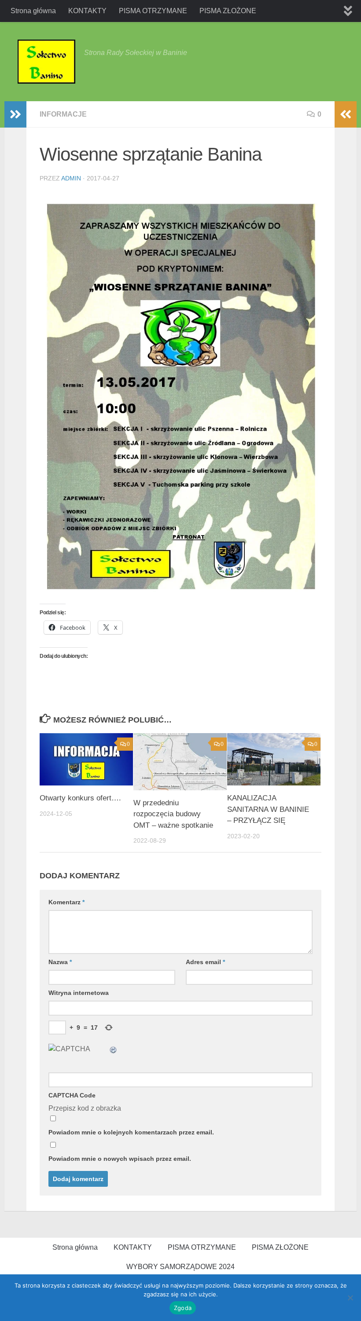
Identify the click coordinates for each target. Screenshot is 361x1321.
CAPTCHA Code (72, 1095)
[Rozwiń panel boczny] (15, 114)
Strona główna (33, 11)
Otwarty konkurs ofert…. (80, 798)
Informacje (63, 114)
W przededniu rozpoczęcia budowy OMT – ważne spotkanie (173, 814)
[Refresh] (113, 1049)
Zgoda (183, 1307)
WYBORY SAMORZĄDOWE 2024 (180, 1266)
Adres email (205, 961)
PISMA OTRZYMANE (153, 11)
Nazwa (60, 961)
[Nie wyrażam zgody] (350, 1297)
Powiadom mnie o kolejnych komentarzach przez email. (131, 1132)
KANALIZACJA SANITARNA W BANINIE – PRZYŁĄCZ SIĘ (268, 809)
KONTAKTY (87, 11)
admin (71, 178)
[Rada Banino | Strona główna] (46, 62)
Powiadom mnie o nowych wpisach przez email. (119, 1158)
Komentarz (66, 902)
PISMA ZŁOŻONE (227, 11)
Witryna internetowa (78, 992)
